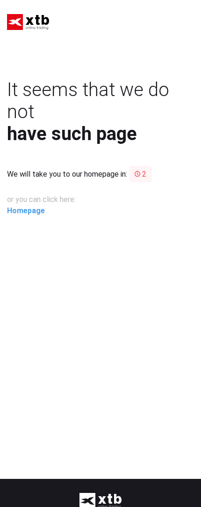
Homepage (26, 210)
